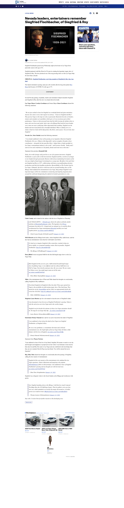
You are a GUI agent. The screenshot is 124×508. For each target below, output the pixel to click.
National (73, 2)
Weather (80, 2)
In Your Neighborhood (73, 6)
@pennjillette (42, 289)
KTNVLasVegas (17, 6)
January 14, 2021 (59, 234)
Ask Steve (101, 6)
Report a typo (29, 402)
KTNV (21, 6)
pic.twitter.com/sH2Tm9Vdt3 (37, 272)
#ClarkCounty (46, 222)
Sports (86, 2)
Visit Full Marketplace (70, 412)
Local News (29, 13)
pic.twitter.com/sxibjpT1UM (57, 310)
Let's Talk (65, 6)
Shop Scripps (94, 2)
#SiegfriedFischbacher (41, 224)
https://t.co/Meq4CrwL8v (48, 291)
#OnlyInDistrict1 (33, 364)
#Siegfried (53, 228)
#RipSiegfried (48, 391)
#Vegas (64, 224)
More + (106, 6)
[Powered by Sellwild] (72, 456)
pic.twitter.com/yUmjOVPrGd (37, 369)
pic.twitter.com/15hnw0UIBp (56, 332)
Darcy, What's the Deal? (92, 6)
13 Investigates (82, 6)
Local (67, 2)
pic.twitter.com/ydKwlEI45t (59, 391)
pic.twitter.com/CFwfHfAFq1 (46, 230)
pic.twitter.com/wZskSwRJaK (63, 291)
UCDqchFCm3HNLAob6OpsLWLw (23, 6)
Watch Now (104, 2)
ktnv (19, 6)
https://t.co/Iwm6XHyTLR (43, 247)
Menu (61, 2)
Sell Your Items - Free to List (42, 413)
